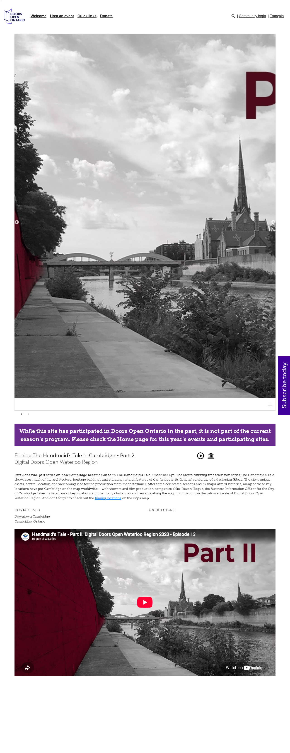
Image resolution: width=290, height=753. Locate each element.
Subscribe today (284, 385)
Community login (252, 16)
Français (277, 16)
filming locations (108, 498)
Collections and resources (211, 455)
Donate (106, 16)
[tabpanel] (145, 222)
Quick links (87, 16)
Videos (200, 455)
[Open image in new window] (272, 405)
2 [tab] (28, 414)
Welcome (38, 16)
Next (273, 222)
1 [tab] (21, 414)
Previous (16, 222)
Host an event (62, 16)
